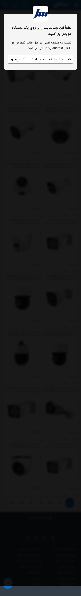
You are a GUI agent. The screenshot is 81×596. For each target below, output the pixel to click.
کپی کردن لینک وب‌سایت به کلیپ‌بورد (40, 59)
